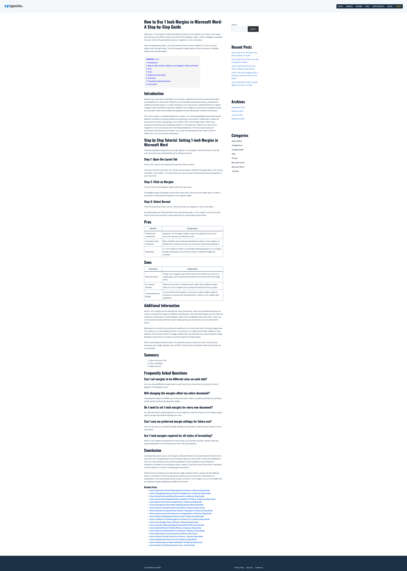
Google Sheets (238, 150)
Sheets (349, 6)
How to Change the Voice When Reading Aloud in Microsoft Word (177, 505)
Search (234, 25)
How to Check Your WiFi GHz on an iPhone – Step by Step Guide (176, 537)
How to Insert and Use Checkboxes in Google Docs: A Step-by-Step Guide (181, 514)
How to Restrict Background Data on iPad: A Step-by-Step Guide (177, 516)
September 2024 (238, 107)
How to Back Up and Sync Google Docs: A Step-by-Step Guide (176, 502)
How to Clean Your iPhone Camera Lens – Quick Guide (172, 545)
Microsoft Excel (238, 163)
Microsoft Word (238, 167)
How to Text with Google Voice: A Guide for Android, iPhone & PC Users (244, 75)
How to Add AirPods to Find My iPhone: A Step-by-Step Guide (175, 528)
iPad (367, 6)
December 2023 (238, 119)
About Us (249, 567)
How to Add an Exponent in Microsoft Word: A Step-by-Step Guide (177, 508)
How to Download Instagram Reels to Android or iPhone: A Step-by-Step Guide (182, 499)
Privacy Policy (239, 567)
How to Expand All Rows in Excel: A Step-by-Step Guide (173, 539)
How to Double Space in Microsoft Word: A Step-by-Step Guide (176, 542)
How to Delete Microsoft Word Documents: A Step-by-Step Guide (177, 496)
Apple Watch (378, 6)
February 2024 (237, 111)
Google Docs (237, 145)
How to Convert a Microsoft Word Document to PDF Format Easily (177, 525)
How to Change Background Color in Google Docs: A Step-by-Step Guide (180, 493)
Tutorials (235, 171)
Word (398, 6)
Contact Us (259, 567)
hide (156, 59)
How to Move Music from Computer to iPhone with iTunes (173, 534)
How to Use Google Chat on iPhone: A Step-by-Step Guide (174, 522)
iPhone (359, 6)
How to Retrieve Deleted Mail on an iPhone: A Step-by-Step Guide (177, 531)
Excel (390, 6)
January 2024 (237, 115)
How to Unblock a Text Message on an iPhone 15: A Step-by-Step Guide (180, 519)
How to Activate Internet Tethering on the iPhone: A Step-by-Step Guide (180, 490)
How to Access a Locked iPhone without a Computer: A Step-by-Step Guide (181, 511)
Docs (340, 6)
